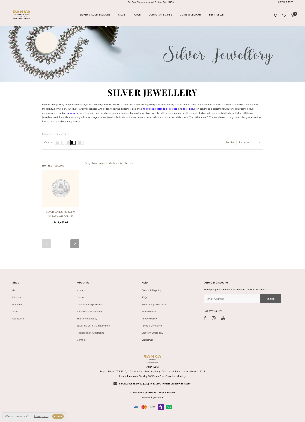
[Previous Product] (46, 243)
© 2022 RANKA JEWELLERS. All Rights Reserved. (152, 392)
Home (45, 134)
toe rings (188, 108)
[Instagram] (214, 318)
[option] (61, 198)
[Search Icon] (276, 15)
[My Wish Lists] (284, 15)
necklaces (148, 108)
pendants (72, 113)
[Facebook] (205, 318)
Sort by (230, 142)
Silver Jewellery (60, 134)
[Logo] (30, 15)
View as (48, 142)
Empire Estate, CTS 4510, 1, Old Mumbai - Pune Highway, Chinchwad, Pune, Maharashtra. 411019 (152, 371)
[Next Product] (74, 243)
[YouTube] (223, 318)
